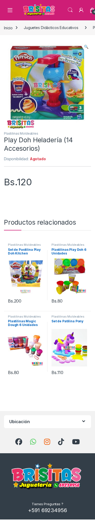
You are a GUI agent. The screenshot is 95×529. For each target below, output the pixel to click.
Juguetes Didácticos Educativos (51, 27)
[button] (86, 47)
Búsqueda (70, 10)
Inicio (8, 27)
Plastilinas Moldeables (21, 133)
